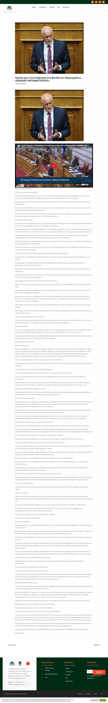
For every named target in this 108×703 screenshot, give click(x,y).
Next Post (97, 645)
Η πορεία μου (42, 7)
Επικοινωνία (66, 7)
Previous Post (11, 645)
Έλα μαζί (52, 7)
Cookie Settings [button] (94, 700)
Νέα (58, 7)
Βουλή (18, 83)
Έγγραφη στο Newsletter (99, 672)
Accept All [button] (103, 700)
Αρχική (34, 7)
